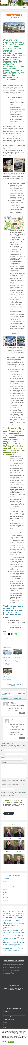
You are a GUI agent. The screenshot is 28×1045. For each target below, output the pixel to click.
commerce (16, 915)
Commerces (6, 878)
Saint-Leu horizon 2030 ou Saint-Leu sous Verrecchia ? (7, 675)
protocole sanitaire (19, 940)
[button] (8, 161)
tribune (5, 948)
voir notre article (11, 148)
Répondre (22, 712)
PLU (16, 938)
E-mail (3, 754)
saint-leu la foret (12, 944)
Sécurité (5, 892)
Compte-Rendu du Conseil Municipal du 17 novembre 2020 (7, 693)
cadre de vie (18, 913)
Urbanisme (13, 685)
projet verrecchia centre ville (10, 940)
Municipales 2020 (16, 932)
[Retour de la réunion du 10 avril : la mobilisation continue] (17, 651)
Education (5, 889)
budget (12, 913)
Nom (2, 750)
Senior (4, 894)
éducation (16, 950)
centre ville (9, 915)
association (5, 913)
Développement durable (8, 886)
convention (6, 920)
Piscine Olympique (17, 935)
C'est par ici (14, 1039)
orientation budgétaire (12, 933)
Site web (3, 757)
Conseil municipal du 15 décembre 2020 (20, 693)
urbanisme (14, 948)
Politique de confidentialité (14, 999)
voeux (10, 950)
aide (10, 911)
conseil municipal (14, 917)
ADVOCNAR (6, 911)
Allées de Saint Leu (17, 911)
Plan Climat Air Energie (8, 938)
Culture (5, 881)
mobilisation (9, 932)
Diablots (9, 923)
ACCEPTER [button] (11, 1041)
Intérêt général (15, 930)
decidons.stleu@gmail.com (14, 985)
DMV (12, 923)
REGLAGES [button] (4, 1041)
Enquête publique (17, 928)
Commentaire (4, 762)
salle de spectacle (20, 944)
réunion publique (11, 942)
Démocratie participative (8, 884)
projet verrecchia (19, 684)
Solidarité (5, 897)
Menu (24, 7)
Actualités (13, 684)
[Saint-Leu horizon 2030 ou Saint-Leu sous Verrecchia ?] (7, 670)
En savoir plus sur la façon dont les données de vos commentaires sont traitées (13, 794)
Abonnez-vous (8, 813)
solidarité (13, 945)
